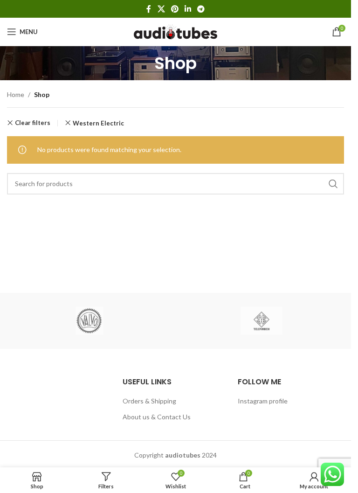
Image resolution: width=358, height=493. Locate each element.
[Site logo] (175, 31)
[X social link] (161, 9)
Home (15, 94)
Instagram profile (263, 401)
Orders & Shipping (149, 401)
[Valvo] (90, 321)
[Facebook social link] (148, 9)
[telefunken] (262, 321)
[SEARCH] (333, 183)
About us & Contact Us (157, 417)
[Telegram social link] (201, 9)
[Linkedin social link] (188, 9)
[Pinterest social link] (174, 9)
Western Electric (98, 123)
